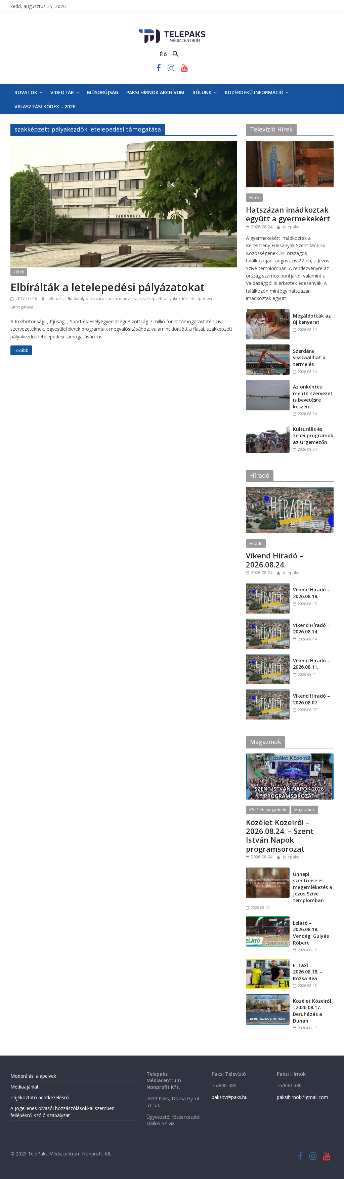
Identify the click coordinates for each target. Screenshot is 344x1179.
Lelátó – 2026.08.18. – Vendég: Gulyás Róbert (311, 933)
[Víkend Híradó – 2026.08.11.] (268, 657)
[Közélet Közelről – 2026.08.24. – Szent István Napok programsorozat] (290, 757)
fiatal (78, 298)
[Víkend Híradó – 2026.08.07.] (268, 693)
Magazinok (304, 810)
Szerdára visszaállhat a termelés (309, 357)
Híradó (256, 543)
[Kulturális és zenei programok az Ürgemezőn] (268, 426)
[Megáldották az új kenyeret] (268, 312)
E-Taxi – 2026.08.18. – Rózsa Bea (307, 972)
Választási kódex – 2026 (44, 106)
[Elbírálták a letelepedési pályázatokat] (123, 145)
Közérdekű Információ (254, 92)
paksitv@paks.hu (230, 1097)
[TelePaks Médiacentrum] (172, 30)
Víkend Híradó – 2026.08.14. (311, 628)
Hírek (19, 272)
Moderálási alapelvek (33, 1076)
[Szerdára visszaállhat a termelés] (268, 348)
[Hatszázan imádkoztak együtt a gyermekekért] (290, 144)
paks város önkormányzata (111, 298)
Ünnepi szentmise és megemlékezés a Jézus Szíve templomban (312, 887)
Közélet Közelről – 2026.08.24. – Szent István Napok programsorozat (280, 835)
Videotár (62, 92)
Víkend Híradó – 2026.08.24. (274, 559)
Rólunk (202, 92)
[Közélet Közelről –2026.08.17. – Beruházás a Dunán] (268, 998)
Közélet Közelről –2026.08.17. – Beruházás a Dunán (312, 1011)
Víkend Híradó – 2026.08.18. (311, 592)
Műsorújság (102, 92)
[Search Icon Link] (175, 54)
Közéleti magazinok (267, 810)
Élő (163, 54)
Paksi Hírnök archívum (155, 92)
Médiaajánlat (24, 1086)
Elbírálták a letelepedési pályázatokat (107, 287)
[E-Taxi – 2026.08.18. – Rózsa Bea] (268, 962)
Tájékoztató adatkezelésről (40, 1097)
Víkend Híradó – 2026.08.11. (311, 663)
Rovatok (25, 92)
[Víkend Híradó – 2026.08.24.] (290, 490)
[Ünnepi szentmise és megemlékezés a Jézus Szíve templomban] (268, 871)
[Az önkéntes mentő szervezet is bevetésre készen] (268, 383)
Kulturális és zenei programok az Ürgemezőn (313, 435)
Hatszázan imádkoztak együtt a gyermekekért (288, 214)
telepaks (55, 298)
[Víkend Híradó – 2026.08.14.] (268, 622)
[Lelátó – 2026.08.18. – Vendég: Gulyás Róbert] (268, 920)
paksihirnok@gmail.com (302, 1097)
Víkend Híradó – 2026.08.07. (311, 699)
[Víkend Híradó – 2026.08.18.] (268, 586)
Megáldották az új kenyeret (312, 319)
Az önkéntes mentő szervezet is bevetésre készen (313, 396)
